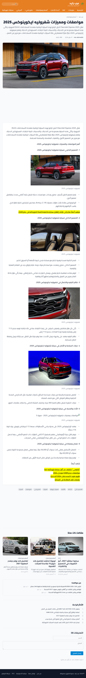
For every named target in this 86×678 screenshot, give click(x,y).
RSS (13, 674)
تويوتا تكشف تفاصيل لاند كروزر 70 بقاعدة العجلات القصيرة (44, 563)
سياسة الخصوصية (21, 674)
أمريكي (19, 10)
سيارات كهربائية (7, 10)
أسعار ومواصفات (42, 10)
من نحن (39, 674)
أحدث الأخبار (54, 10)
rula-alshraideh (78, 37)
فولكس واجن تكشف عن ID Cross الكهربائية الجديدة (65, 592)
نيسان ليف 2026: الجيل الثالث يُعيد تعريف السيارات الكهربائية (60, 622)
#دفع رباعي (37, 489)
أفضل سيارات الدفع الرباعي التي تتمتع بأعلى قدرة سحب (62, 619)
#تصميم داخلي (78, 489)
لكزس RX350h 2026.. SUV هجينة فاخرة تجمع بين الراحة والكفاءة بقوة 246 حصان (55, 586)
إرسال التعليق (77, 653)
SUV (63, 10)
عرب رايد (81, 17)
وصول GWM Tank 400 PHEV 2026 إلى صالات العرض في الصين (60, 609)
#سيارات (45, 489)
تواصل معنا (31, 674)
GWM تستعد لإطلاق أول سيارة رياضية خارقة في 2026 (62, 612)
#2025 (70, 489)
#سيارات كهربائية (54, 489)
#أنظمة (63, 489)
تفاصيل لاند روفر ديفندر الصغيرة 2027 (18, 562)
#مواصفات (28, 489)
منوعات (71, 10)
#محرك (21, 489)
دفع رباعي (29, 10)
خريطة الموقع (6, 674)
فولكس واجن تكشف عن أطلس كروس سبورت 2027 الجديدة (62, 589)
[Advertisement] (43, 105)
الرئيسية (80, 10)
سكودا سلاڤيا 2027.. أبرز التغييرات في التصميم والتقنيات (68, 563)
